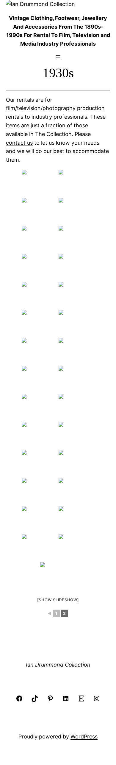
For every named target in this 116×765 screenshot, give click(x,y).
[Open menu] (58, 56)
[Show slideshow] (58, 599)
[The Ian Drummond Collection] (39, 183)
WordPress (84, 736)
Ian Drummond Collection (58, 665)
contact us (19, 143)
